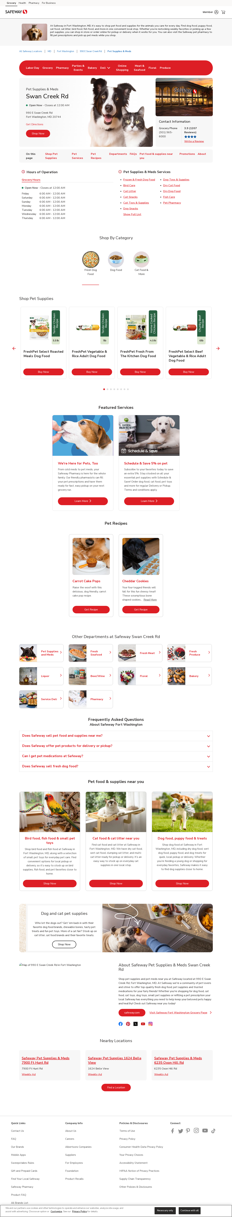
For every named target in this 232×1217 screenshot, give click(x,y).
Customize (56, 1211)
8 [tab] (128, 389)
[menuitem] (32, 68)
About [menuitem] (202, 154)
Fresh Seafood (100, 653)
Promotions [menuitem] (187, 154)
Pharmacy (34, 3)
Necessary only (165, 1210)
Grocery (11, 3)
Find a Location (119, 1087)
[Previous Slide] (14, 348)
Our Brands (17, 1147)
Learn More (91, 501)
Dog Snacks (130, 208)
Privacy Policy (127, 1139)
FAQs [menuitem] (133, 154)
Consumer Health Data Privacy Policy (141, 1147)
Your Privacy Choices (131, 1155)
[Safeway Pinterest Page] (188, 1132)
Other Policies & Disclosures (135, 1187)
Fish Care (169, 197)
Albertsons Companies (78, 1147)
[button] (210, 12)
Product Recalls (74, 1179)
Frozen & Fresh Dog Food (139, 180)
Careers (69, 1139)
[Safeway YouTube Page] (205, 1132)
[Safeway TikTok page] (213, 1132)
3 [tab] (111, 389)
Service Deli (50, 699)
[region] (116, 1211)
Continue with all (190, 1210)
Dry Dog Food (172, 191)
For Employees (74, 1163)
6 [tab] (121, 389)
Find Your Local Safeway (25, 1179)
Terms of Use (127, 1131)
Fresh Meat (149, 653)
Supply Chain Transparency (135, 1179)
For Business (49, 3)
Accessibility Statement (133, 1163)
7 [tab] (124, 389)
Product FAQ (18, 1195)
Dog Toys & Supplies (176, 180)
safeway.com (134, 1013)
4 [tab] (114, 389)
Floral (149, 676)
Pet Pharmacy (172, 203)
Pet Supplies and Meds (50, 653)
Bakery (198, 676)
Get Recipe (97, 609)
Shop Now (38, 133)
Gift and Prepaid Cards (24, 1171)
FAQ (13, 1139)
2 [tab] (107, 389)
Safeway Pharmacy (22, 1187)
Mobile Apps (18, 1155)
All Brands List (19, 1203)
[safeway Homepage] (16, 12)
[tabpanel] (43, 343)
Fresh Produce (198, 653)
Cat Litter (129, 191)
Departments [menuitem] (118, 154)
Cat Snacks (130, 197)
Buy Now (51, 372)
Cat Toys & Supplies (136, 203)
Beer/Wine (100, 676)
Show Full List (132, 214)
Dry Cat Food (171, 185)
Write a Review (194, 141)
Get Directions (34, 124)
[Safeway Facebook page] (173, 1132)
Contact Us (17, 1131)
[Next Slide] (218, 348)
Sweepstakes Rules (22, 1163)
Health (22, 3)
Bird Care (129, 185)
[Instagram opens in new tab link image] (196, 1132)
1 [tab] (104, 389)
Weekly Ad (29, 1074)
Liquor (50, 676)
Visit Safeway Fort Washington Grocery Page (179, 1013)
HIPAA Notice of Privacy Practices (139, 1171)
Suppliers (70, 1155)
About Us (70, 1131)
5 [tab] (118, 389)
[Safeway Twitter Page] (180, 1132)
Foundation (71, 1171)
